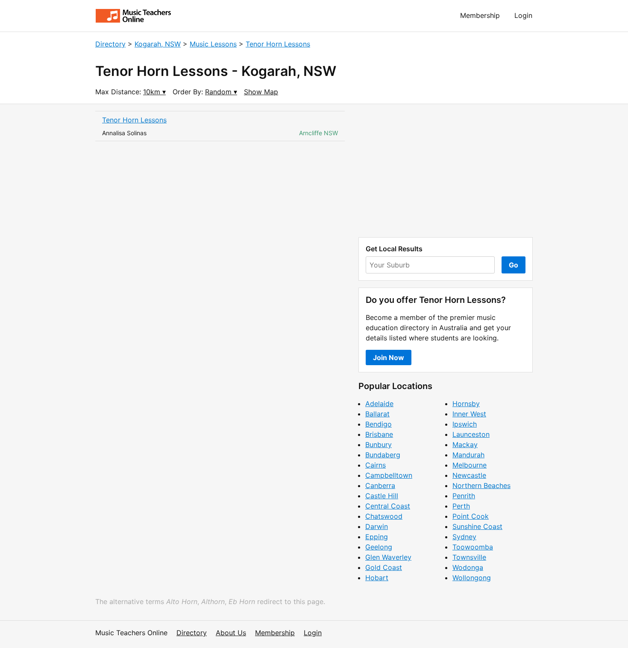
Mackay (465, 444)
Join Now (388, 357)
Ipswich (464, 424)
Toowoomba (472, 547)
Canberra (380, 485)
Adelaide (379, 403)
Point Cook (470, 516)
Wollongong (471, 577)
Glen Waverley (388, 557)
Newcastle (469, 475)
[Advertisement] (445, 170)
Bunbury (378, 444)
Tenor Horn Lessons (278, 44)
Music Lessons (213, 44)
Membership (480, 15)
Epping (376, 536)
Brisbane (379, 434)
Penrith (463, 495)
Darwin (376, 526)
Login (523, 15)
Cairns (375, 465)
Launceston (471, 434)
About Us (231, 632)
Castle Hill (381, 495)
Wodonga (467, 567)
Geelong (378, 547)
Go (513, 265)
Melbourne (469, 465)
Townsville (469, 557)
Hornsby (466, 403)
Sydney (464, 536)
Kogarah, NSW (158, 44)
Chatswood (383, 516)
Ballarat (377, 414)
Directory (110, 44)
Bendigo (378, 424)
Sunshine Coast (477, 526)
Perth (461, 506)
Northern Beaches (481, 485)
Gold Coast (383, 567)
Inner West (469, 414)
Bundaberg (382, 454)
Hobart (376, 577)
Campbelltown (388, 475)
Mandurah (468, 454)
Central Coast (387, 506)
